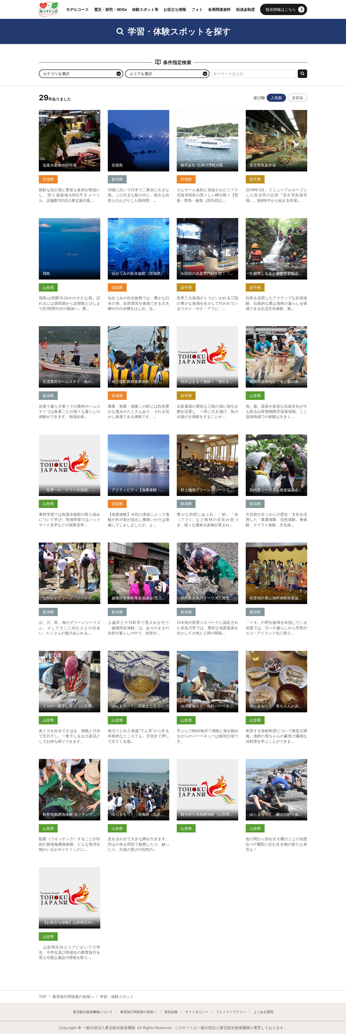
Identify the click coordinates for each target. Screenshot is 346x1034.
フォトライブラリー (231, 1012)
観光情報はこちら (281, 9)
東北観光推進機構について (93, 1012)
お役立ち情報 (175, 9)
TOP (42, 996)
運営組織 (170, 1012)
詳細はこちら (50, 112)
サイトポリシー (196, 1012)
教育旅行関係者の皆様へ (73, 996)
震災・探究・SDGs (110, 9)
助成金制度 (245, 9)
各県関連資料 (219, 9)
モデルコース (77, 9)
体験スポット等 (145, 9)
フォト (197, 9)
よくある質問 (263, 1012)
